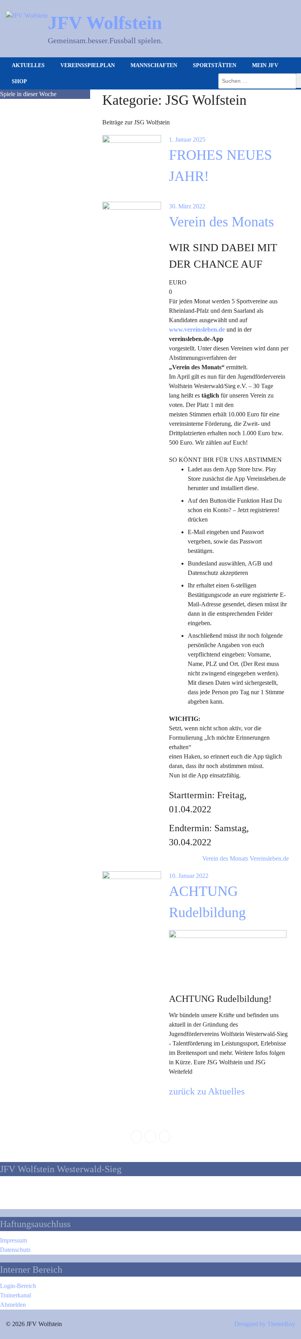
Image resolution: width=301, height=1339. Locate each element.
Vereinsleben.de (269, 858)
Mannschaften (154, 65)
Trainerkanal (15, 1295)
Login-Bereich (18, 1285)
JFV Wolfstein (105, 22)
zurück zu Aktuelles (207, 1091)
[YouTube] (165, 1136)
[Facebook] (136, 1136)
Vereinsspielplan (87, 65)
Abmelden (13, 1304)
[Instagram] (150, 1136)
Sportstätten (214, 65)
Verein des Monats (221, 222)
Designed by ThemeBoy (264, 1324)
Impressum (13, 1240)
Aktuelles (28, 65)
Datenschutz (15, 1249)
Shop (19, 81)
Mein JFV (265, 65)
